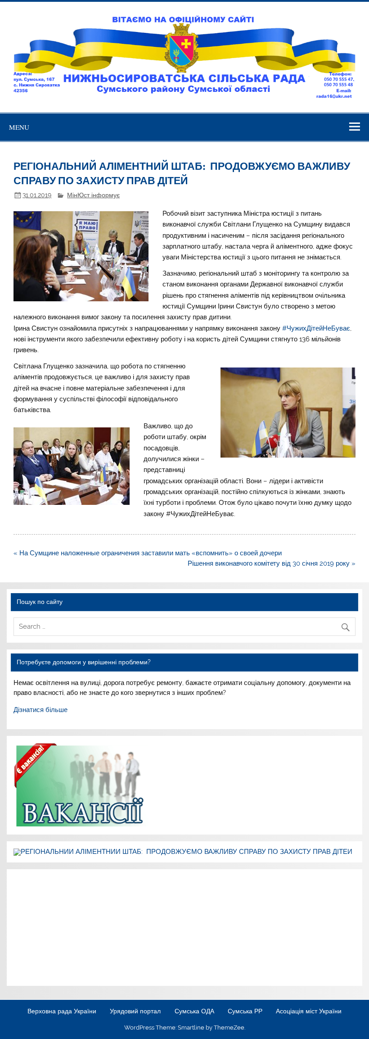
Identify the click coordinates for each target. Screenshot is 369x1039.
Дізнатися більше (41, 710)
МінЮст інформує (93, 195)
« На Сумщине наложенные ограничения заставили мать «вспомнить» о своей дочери (148, 553)
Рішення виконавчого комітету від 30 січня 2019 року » (272, 563)
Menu (19, 127)
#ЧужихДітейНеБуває (316, 328)
